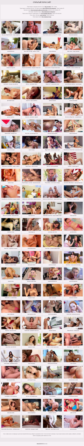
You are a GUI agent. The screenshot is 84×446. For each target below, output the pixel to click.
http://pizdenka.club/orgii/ (46, 13)
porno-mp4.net (43, 15)
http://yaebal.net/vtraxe (46, 16)
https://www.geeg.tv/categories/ (48, 11)
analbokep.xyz (40, 443)
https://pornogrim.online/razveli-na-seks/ (39, 10)
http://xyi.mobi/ (48, 6)
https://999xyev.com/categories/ (49, 8)
